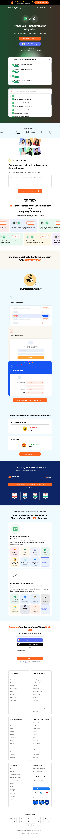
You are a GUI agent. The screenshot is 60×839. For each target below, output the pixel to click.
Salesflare (13, 697)
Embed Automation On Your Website (40, 772)
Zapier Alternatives (15, 774)
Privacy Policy (25, 833)
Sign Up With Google (31, 44)
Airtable (12, 749)
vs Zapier (12, 793)
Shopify (12, 731)
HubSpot (35, 685)
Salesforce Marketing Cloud (40, 709)
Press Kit (12, 786)
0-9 (11, 818)
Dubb (11, 706)
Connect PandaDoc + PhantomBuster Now (28, 400)
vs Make (12, 796)
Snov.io (12, 703)
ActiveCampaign (37, 680)
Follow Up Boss (14, 680)
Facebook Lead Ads (38, 677)
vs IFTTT (12, 799)
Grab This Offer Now (41, 2)
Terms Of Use (34, 833)
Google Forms (36, 728)
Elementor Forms (37, 723)
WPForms (35, 746)
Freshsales (13, 685)
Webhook (12, 725)
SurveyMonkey (36, 743)
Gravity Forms (36, 725)
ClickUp (12, 734)
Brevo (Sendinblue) (37, 691)
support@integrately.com (41, 797)
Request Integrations (16, 777)
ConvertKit (35, 706)
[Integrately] (14, 7)
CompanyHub (13, 688)
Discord (12, 746)
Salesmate (13, 700)
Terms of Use (32, 662)
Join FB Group (42, 789)
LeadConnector (37, 682)
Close (11, 691)
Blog (11, 768)
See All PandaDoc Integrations (45, 561)
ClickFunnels (36, 700)
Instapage (35, 752)
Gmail (11, 728)
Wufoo (34, 737)
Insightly (12, 682)
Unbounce (35, 740)
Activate (12, 223)
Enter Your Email (21, 650)
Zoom (11, 752)
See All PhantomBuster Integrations (45, 608)
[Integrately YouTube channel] (47, 792)
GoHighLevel (36, 688)
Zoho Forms (36, 754)
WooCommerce (14, 737)
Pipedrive (12, 694)
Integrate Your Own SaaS (39, 768)
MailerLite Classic (37, 703)
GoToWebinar (36, 694)
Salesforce (13, 677)
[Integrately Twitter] (35, 792)
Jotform (35, 731)
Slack (11, 740)
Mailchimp (35, 697)
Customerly (13, 709)
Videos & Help (14, 780)
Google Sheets (14, 723)
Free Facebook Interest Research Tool (39, 781)
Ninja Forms (36, 749)
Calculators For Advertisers (40, 785)
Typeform (35, 734)
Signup (12, 783)
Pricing (12, 771)
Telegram (12, 754)
